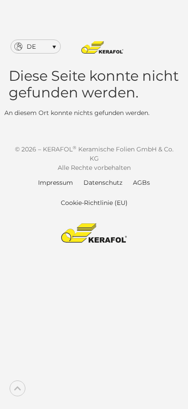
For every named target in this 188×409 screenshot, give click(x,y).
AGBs (141, 183)
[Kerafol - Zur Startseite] (102, 47)
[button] (35, 46)
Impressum (55, 183)
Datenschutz (103, 183)
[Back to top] (17, 388)
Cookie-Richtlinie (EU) (94, 203)
